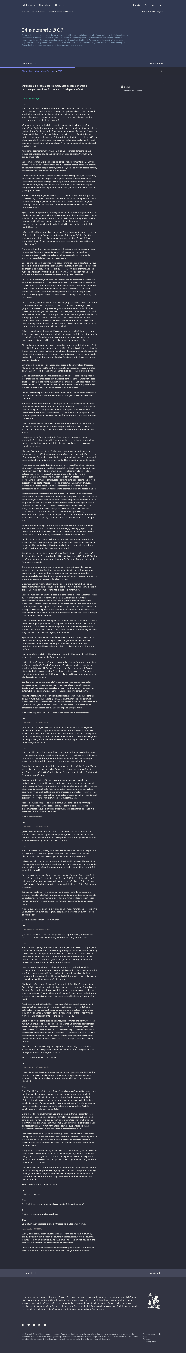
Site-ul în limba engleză (153, 11)
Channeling (44, 4)
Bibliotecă (59, 4)
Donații (136, 4)
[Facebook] (23, 1324)
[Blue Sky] (34, 1324)
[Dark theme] (145, 5)
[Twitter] (39, 1324)
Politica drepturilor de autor (152, 1335)
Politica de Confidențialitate (149, 1340)
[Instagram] (28, 1324)
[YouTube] (45, 1324)
